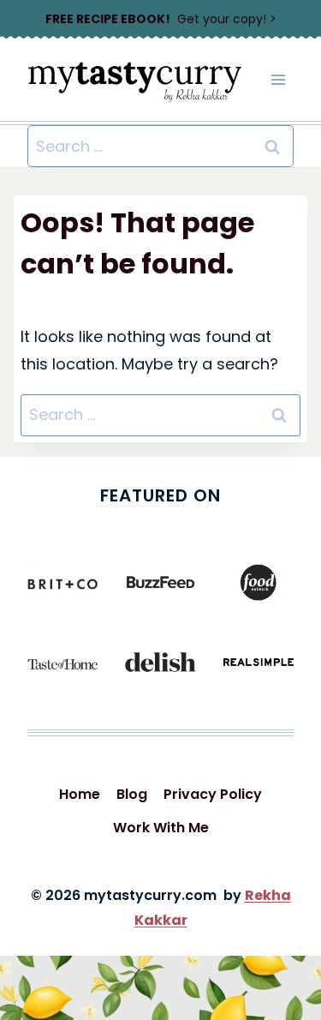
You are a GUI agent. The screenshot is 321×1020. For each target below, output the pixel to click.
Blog (131, 794)
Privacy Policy (212, 794)
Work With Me (161, 827)
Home (79, 794)
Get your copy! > (160, 18)
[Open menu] (278, 80)
